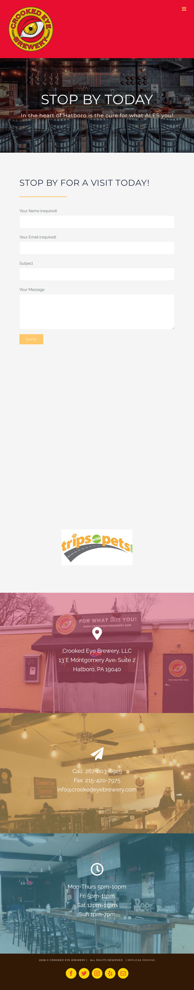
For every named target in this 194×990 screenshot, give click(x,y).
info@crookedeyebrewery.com (97, 789)
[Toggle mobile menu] (184, 8)
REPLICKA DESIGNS (141, 960)
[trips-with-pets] (97, 531)
